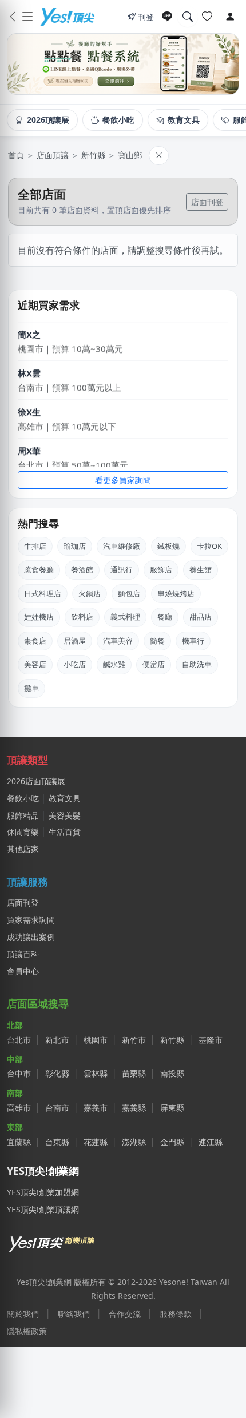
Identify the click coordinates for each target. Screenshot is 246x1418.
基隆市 (211, 1039)
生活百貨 (65, 831)
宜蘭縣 (19, 1141)
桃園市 (96, 1039)
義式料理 (125, 617)
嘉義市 (96, 1107)
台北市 (19, 1039)
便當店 (153, 664)
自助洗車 (197, 664)
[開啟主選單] (27, 16)
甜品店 (200, 617)
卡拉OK (209, 546)
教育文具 (65, 798)
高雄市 (19, 1107)
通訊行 (121, 569)
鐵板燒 (168, 546)
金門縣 (172, 1141)
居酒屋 (75, 641)
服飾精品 (23, 815)
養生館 (200, 569)
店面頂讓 (53, 155)
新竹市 (134, 1039)
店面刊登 (207, 201)
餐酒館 (82, 569)
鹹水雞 (114, 664)
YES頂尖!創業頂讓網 (43, 1209)
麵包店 (129, 593)
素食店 (35, 641)
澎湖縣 (134, 1141)
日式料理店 (42, 593)
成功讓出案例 (31, 936)
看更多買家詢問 (123, 480)
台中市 (19, 1073)
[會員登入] (230, 16)
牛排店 (35, 546)
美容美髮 (65, 815)
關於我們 (23, 1313)
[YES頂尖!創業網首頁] (52, 1241)
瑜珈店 (75, 546)
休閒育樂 (23, 831)
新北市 (57, 1039)
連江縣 (211, 1141)
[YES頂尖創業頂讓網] (67, 16)
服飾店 (161, 569)
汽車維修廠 (121, 546)
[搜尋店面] (187, 16)
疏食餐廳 (39, 569)
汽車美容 (118, 641)
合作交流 (125, 1313)
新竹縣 (93, 155)
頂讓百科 (23, 954)
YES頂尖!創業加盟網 (43, 1192)
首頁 (16, 155)
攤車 (31, 688)
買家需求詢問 (31, 919)
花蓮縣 (96, 1141)
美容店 (35, 664)
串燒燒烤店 (176, 593)
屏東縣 (172, 1107)
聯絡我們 (74, 1313)
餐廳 (164, 617)
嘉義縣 (134, 1107)
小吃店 (75, 664)
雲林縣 (96, 1073)
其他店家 (23, 848)
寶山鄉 (130, 155)
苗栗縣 (134, 1073)
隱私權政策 (27, 1330)
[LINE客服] (167, 16)
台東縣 (57, 1141)
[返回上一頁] (12, 16)
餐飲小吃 (23, 798)
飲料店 (82, 617)
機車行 (193, 641)
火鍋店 (89, 593)
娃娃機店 (39, 617)
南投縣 (172, 1073)
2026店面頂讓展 (36, 781)
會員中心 (23, 971)
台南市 (57, 1107)
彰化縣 (57, 1073)
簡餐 (157, 641)
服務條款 (176, 1313)
